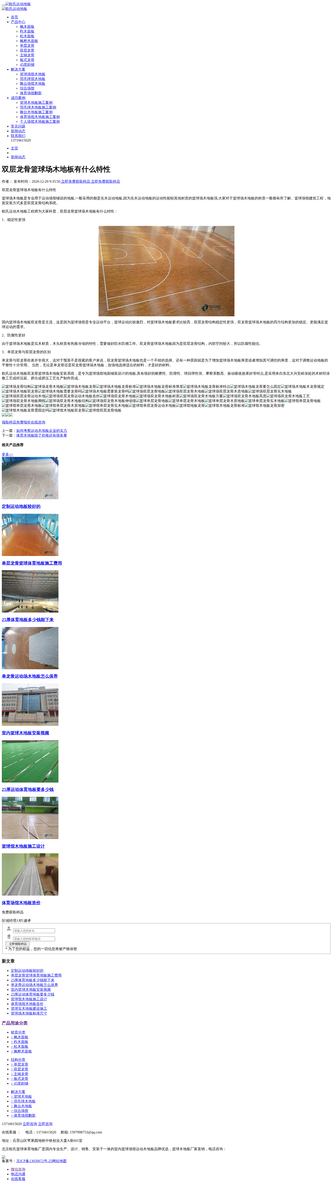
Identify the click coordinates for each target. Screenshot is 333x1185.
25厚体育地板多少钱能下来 (32, 980)
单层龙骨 (27, 45)
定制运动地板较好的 (27, 970)
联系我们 (18, 136)
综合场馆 (27, 88)
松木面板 (27, 36)
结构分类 (18, 1060)
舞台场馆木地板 (32, 83)
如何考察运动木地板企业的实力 (41, 431)
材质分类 (18, 1032)
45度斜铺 (27, 64)
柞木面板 (27, 31)
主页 (14, 148)
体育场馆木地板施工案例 (40, 117)
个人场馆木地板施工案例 (40, 121)
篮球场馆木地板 (32, 74)
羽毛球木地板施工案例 (38, 107)
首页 (14, 17)
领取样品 (9, 422)
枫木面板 (27, 26)
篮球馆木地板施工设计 (29, 999)
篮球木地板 (21, 1096)
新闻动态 (18, 131)
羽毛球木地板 (23, 1101)
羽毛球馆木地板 (32, 79)
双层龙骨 (27, 50)
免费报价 (23, 422)
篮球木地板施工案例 (36, 102)
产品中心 (18, 22)
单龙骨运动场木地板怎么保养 (34, 985)
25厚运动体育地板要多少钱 (32, 994)
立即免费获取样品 (75, 181)
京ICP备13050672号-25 (34, 1161)
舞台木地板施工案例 (36, 112)
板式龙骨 (27, 60)
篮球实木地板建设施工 (29, 1008)
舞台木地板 (21, 1106)
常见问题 (18, 126)
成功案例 (18, 98)
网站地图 (59, 1161)
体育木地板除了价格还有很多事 (41, 435)
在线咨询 (38, 422)
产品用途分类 (15, 1023)
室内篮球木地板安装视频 (31, 989)
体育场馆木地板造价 (27, 1004)
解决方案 (18, 69)
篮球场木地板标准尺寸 (29, 1013)
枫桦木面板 (29, 41)
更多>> (7, 454)
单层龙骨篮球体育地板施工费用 (36, 975)
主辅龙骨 (27, 55)
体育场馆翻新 (31, 93)
